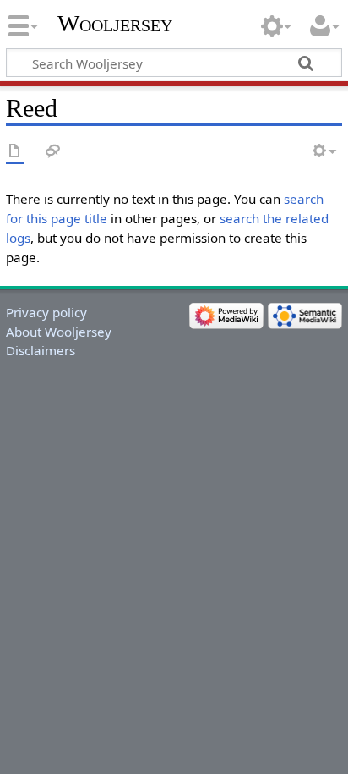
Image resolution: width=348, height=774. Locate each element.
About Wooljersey (58, 331)
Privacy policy (46, 312)
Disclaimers (40, 350)
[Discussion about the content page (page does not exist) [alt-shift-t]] (53, 152)
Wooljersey (114, 23)
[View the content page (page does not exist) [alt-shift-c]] (15, 152)
